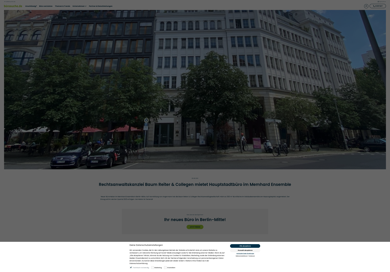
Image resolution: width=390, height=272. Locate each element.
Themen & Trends (62, 6)
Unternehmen (78, 6)
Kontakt (379, 6)
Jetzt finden (195, 227)
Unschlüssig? (31, 6)
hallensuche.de (10, 1)
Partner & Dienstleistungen (100, 6)
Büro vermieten (46, 6)
